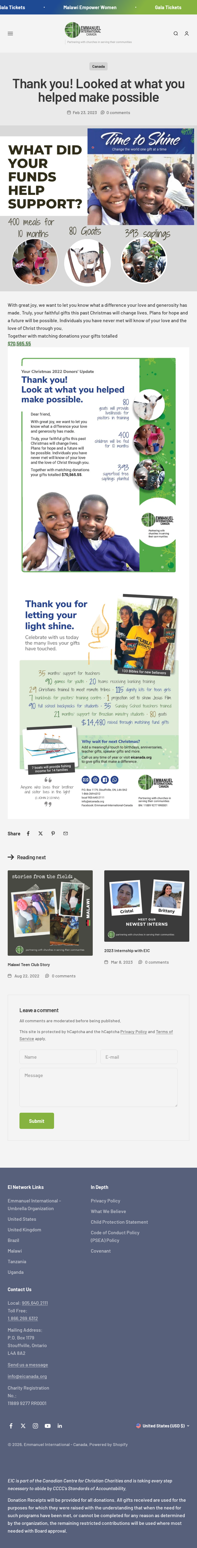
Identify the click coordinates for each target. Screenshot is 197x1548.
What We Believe (108, 1211)
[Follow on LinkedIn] (60, 1426)
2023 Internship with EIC (127, 950)
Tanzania (17, 1261)
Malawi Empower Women (82, 7)
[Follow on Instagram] (35, 1426)
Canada (98, 66)
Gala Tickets (160, 7)
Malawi (15, 1251)
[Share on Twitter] (40, 833)
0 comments (118, 112)
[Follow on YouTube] (47, 1426)
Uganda (16, 1272)
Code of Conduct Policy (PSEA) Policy (115, 1236)
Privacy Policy (133, 1031)
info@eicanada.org (27, 1376)
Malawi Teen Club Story (29, 964)
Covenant (101, 1251)
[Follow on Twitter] (23, 1426)
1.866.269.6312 (23, 1318)
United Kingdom (24, 1229)
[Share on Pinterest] (53, 833)
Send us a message (28, 1364)
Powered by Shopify (108, 1444)
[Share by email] (65, 833)
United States (22, 1219)
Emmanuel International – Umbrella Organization (34, 1204)
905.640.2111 (35, 1303)
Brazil (13, 1240)
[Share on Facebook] (28, 833)
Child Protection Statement (119, 1222)
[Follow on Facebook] (11, 1426)
